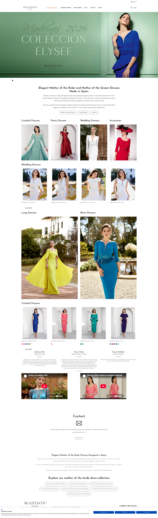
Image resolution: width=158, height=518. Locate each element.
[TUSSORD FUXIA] (24, 344)
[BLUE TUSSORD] (26, 344)
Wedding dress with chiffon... (117, 202)
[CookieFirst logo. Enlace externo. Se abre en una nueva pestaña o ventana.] (1, 509)
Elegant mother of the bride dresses (55, 484)
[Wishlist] (136, 8)
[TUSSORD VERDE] (27, 344)
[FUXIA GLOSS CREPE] (112, 344)
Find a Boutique (83, 112)
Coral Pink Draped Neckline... (58, 341)
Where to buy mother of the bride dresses (79, 494)
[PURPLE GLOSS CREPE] (114, 344)
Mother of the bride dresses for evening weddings (75, 489)
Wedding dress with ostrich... (28, 202)
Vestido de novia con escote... (88, 202)
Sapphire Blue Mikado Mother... (29, 341)
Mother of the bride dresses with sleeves (101, 484)
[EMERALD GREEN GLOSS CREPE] (81, 344)
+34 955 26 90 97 (27, 1)
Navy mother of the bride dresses (49, 489)
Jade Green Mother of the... (87, 341)
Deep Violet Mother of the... (117, 341)
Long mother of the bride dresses (78, 484)
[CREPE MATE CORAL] (51, 344)
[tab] (22, 161)
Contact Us (94, 112)
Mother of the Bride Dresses (68, 112)
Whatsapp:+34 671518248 (79, 1)
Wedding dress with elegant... (58, 202)
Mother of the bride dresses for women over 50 (105, 489)
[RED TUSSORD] (29, 344)
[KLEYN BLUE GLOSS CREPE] (110, 344)
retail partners (108, 470)
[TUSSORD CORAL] (22, 344)
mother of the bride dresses (77, 459)
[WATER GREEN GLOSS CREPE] (83, 344)
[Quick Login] (133, 8)
